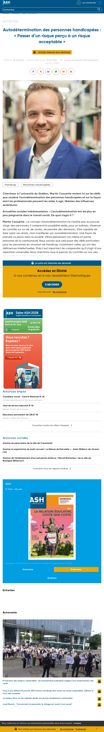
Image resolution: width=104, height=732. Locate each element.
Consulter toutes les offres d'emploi (50, 425)
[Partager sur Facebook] (33, 71)
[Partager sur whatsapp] (56, 71)
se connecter (89, 2)
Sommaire (27, 569)
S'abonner (52, 284)
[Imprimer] (71, 71)
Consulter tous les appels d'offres (50, 468)
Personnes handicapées (36, 184)
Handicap (10, 184)
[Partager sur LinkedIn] (48, 71)
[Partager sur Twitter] (41, 71)
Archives (52, 578)
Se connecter (60, 292)
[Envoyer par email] (63, 71)
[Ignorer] (96, 728)
